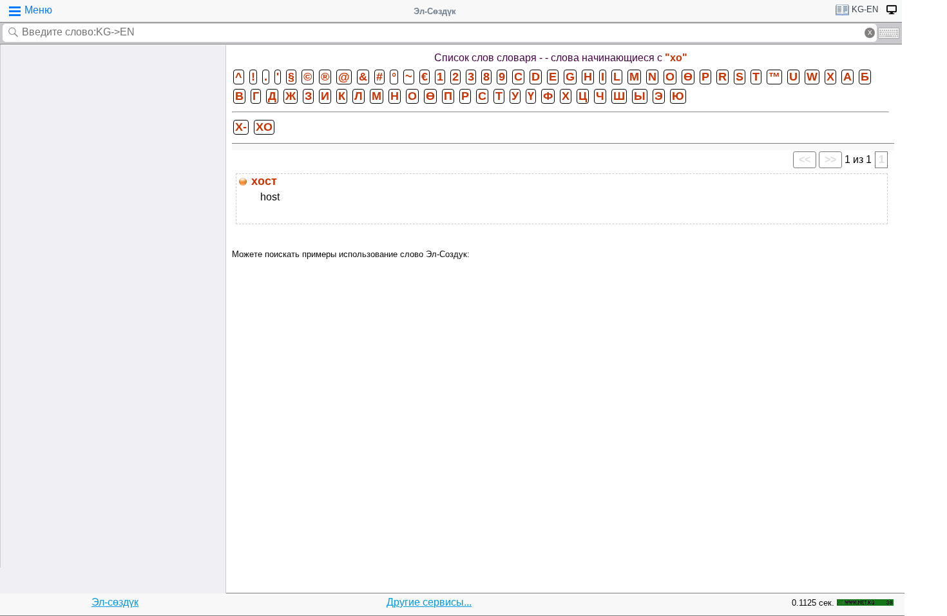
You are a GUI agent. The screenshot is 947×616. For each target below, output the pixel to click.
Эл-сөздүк (115, 602)
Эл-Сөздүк (435, 11)
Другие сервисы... (429, 602)
